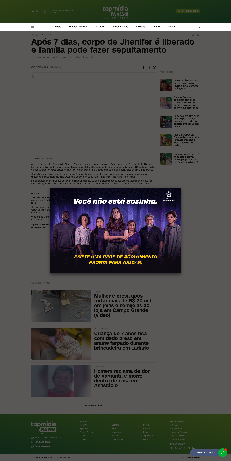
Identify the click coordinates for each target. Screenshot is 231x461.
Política (172, 26)
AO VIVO (99, 26)
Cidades (140, 26)
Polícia (156, 26)
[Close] (181, 187)
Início (58, 26)
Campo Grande (120, 26)
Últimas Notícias (78, 26)
